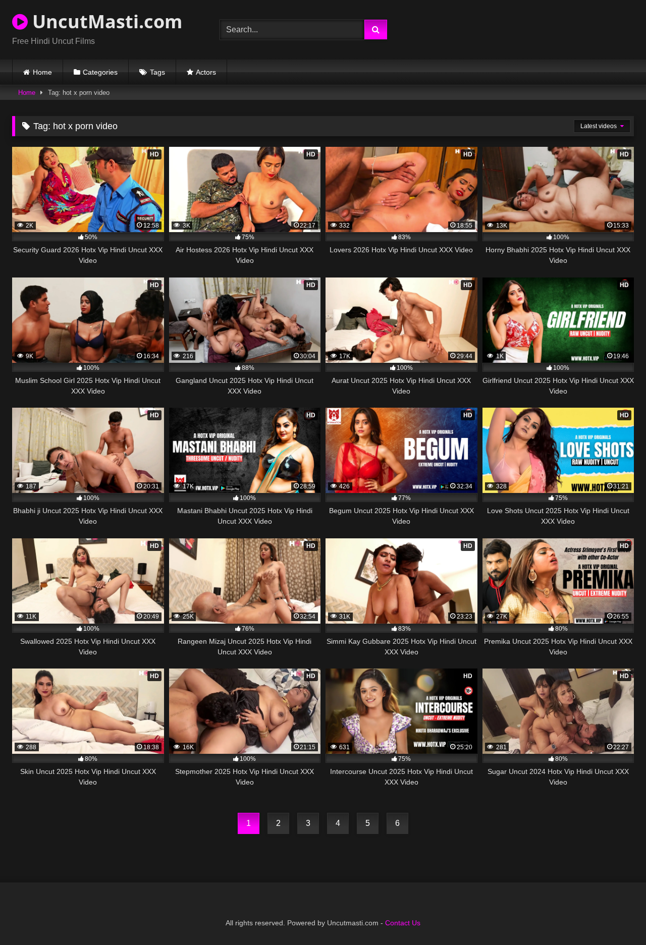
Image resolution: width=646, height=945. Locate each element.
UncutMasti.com (105, 21)
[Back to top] (615, 915)
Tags (157, 72)
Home (42, 72)
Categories (100, 72)
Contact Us (402, 923)
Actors (206, 72)
